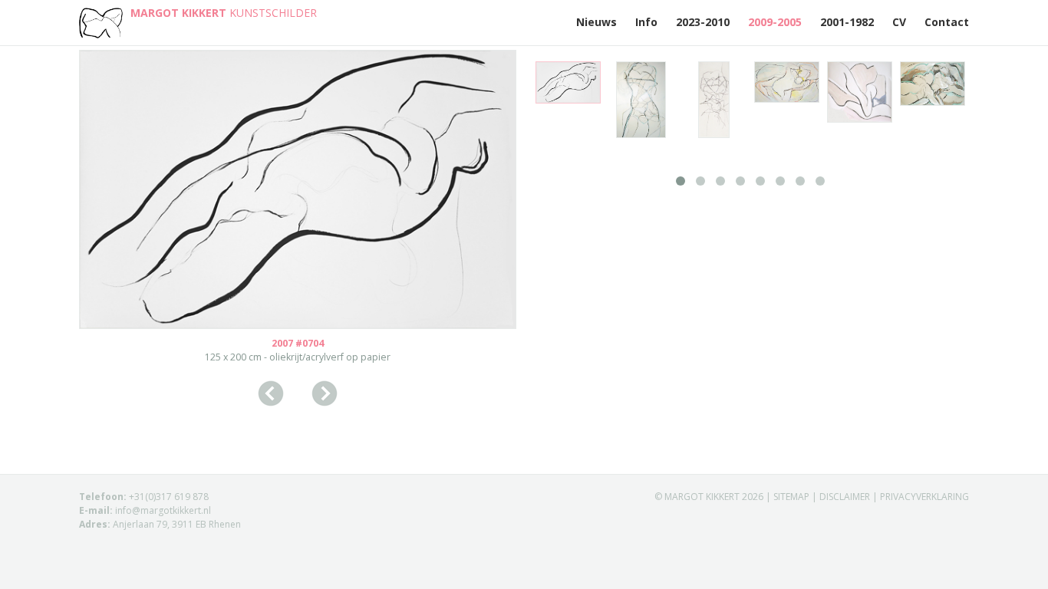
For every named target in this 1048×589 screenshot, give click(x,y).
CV (899, 22)
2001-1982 (847, 22)
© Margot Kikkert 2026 (710, 496)
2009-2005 (775, 22)
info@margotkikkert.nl (163, 510)
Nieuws (596, 22)
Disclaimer (844, 496)
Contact (946, 22)
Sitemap (791, 496)
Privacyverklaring (924, 496)
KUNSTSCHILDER (223, 12)
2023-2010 (703, 22)
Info (646, 22)
